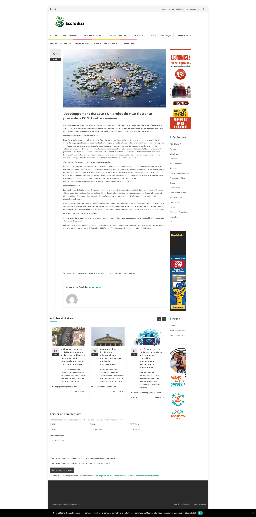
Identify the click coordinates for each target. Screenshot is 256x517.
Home (163, 9)
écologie (145, 393)
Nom (53, 424)
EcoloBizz (131, 273)
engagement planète (94, 35)
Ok (200, 513)
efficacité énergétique (159, 35)
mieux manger (82, 43)
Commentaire (57, 435)
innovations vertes (119, 35)
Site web (134, 424)
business (137, 393)
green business (183, 35)
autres (173, 149)
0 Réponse (116, 273)
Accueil (54, 35)
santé (172, 207)
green (172, 183)
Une (75, 387)
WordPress (76, 504)
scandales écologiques (106, 43)
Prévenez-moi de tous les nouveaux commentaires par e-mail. (84, 458)
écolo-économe (70, 35)
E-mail (94, 424)
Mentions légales (176, 9)
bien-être (139, 35)
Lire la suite (79, 391)
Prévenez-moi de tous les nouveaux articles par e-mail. (81, 463)
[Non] (252, 513)
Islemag (53, 504)
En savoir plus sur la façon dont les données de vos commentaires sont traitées (126, 475)
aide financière (176, 144)
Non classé (174, 202)
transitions (128, 43)
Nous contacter (193, 9)
